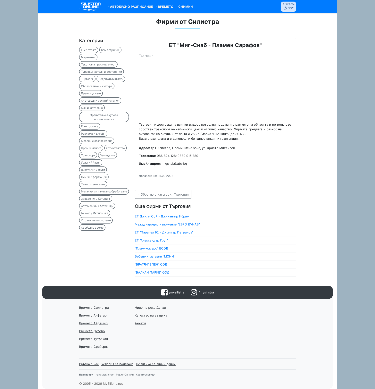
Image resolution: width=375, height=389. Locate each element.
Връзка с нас (89, 364)
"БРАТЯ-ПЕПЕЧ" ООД (151, 264)
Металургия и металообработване (104, 191)
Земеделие (107, 155)
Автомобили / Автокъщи (97, 205)
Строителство (115, 148)
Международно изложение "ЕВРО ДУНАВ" (167, 224)
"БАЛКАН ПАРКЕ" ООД (152, 272)
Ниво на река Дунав (150, 307)
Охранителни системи (96, 220)
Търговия (87, 78)
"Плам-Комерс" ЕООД (151, 248)
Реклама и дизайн (93, 133)
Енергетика (88, 50)
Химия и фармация (94, 177)
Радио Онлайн (125, 374)
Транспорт (88, 155)
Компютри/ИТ (110, 50)
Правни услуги (91, 93)
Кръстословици (145, 374)
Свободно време (92, 227)
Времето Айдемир (93, 323)
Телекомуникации (93, 184)
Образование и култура (96, 86)
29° (289, 6)
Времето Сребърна (94, 347)
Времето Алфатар (93, 315)
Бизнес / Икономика (94, 213)
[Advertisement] (215, 91)
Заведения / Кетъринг (95, 198)
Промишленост (91, 148)
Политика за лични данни (156, 364)
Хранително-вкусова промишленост (104, 117)
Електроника (89, 126)
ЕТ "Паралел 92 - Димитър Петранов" (164, 232)
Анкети (140, 323)
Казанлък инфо (105, 374)
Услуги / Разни (90, 162)
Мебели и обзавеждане (96, 140)
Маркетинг (88, 57)
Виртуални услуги (93, 169)
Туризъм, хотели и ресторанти (101, 71)
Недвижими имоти (110, 78)
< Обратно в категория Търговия (163, 194)
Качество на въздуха (151, 315)
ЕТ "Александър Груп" (151, 240)
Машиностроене (92, 107)
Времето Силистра (94, 307)
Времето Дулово (92, 331)
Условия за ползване (117, 364)
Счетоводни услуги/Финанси (100, 100)
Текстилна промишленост (98, 64)
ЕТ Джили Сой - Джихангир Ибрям (162, 216)
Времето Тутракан (93, 339)
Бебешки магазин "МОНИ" (155, 256)
